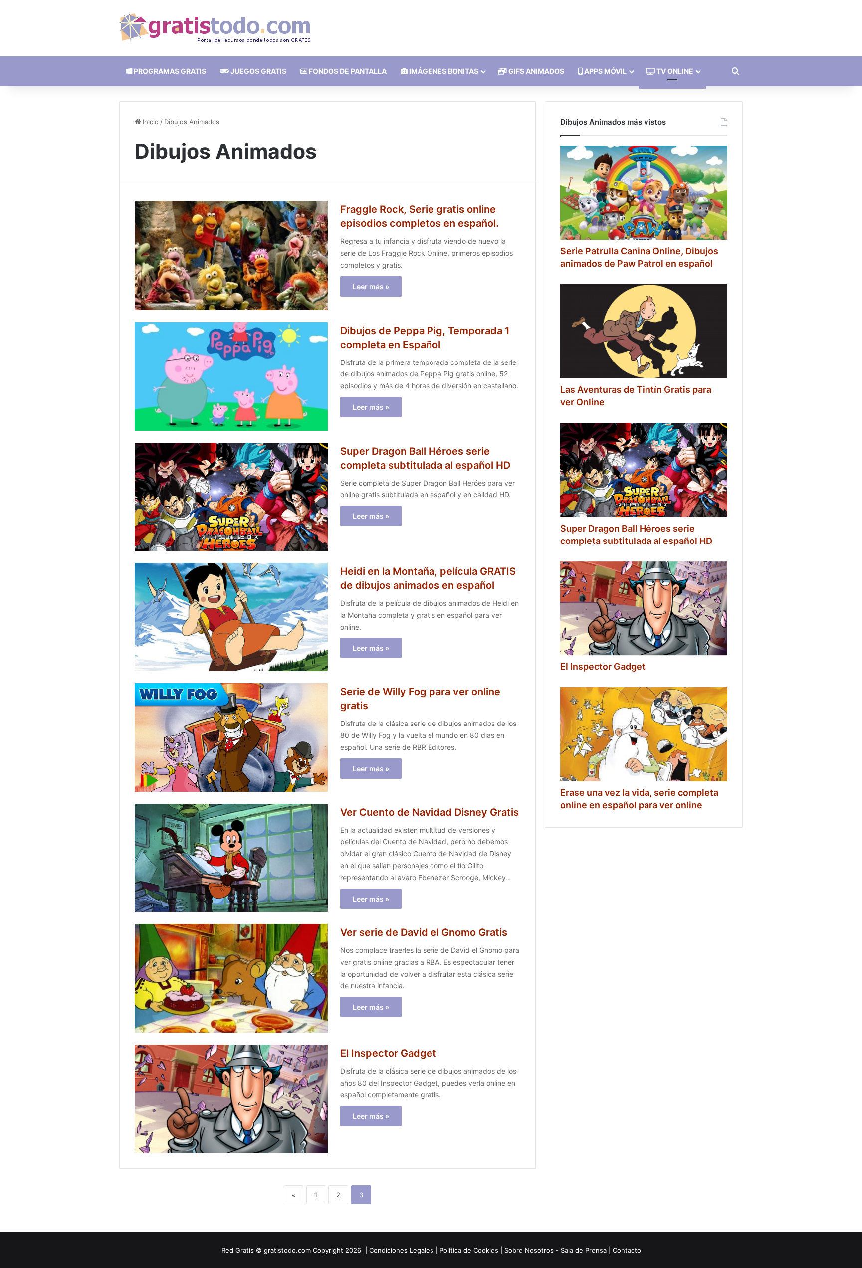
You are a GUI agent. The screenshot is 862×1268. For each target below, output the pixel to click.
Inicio (150, 122)
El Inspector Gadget (388, 1053)
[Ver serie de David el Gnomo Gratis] (231, 978)
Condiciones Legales (401, 1250)
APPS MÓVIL (605, 71)
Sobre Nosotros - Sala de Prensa (555, 1250)
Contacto (627, 1250)
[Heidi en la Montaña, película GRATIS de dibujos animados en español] (231, 617)
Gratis (244, 1250)
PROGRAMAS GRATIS (169, 71)
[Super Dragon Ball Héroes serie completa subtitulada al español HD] (231, 497)
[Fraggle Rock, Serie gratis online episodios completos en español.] (231, 255)
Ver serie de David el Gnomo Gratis (423, 932)
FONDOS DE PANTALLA (347, 71)
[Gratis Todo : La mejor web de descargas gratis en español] (214, 28)
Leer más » (371, 286)
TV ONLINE (674, 71)
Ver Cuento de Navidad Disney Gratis (429, 812)
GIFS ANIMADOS (535, 71)
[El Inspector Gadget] (231, 1099)
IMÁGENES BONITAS (443, 71)
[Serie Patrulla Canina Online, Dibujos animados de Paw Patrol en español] (643, 193)
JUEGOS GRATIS (257, 71)
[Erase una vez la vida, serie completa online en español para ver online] (643, 734)
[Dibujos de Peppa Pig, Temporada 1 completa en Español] (231, 376)
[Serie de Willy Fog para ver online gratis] (231, 737)
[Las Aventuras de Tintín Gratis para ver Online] (643, 331)
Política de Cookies (468, 1250)
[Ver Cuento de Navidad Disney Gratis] (231, 858)
